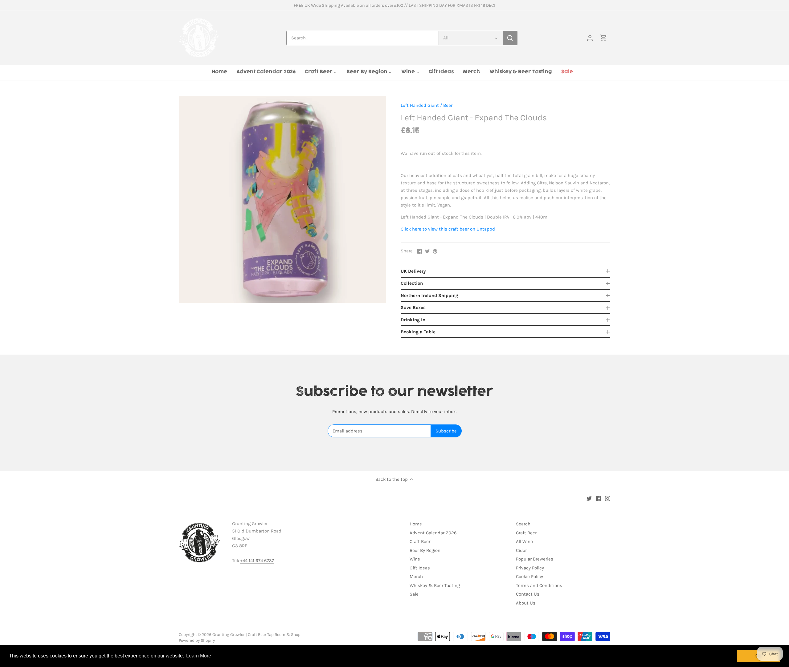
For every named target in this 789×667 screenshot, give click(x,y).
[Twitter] (589, 498)
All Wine (524, 541)
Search (523, 524)
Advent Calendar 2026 (433, 533)
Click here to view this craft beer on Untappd (448, 229)
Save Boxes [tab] (413, 307)
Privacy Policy (530, 568)
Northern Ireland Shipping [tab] (429, 295)
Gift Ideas (420, 568)
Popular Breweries (534, 559)
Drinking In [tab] (413, 320)
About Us (525, 603)
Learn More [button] (198, 655)
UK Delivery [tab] (413, 271)
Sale (414, 594)
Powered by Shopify (197, 640)
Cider (521, 550)
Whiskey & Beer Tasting (435, 585)
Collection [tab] (412, 283)
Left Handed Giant (420, 105)
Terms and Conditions (539, 585)
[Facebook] (598, 498)
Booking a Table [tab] (418, 332)
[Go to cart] (603, 38)
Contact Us (527, 594)
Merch (416, 576)
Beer (447, 105)
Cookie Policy (529, 576)
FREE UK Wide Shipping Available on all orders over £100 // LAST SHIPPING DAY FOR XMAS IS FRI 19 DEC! (394, 5)
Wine (415, 559)
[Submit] (510, 38)
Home (416, 524)
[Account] (590, 38)
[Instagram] (607, 498)
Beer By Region (425, 550)
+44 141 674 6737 (257, 560)
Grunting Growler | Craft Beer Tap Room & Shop (256, 634)
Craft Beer (420, 541)
